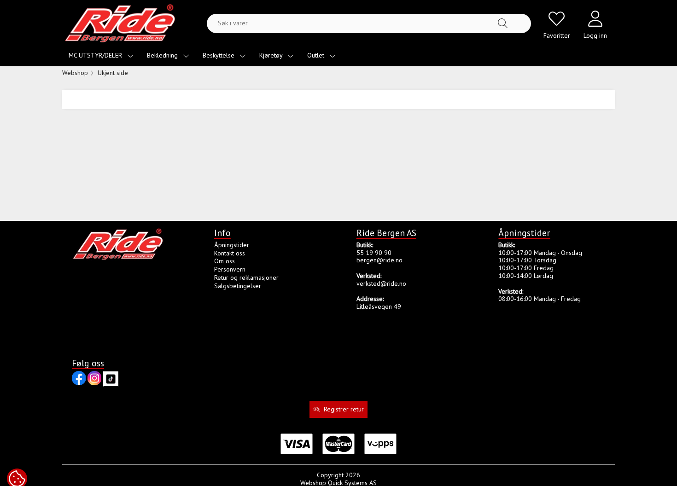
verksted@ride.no (381, 283)
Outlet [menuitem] (316, 55)
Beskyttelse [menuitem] (219, 55)
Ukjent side (113, 73)
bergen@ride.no (379, 260)
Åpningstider (231, 245)
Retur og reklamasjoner (246, 277)
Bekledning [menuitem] (163, 55)
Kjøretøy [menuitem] (271, 55)
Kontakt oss (229, 253)
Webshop (75, 73)
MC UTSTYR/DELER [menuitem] (96, 55)
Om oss (224, 261)
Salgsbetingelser (237, 286)
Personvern (229, 269)
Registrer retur (344, 409)
